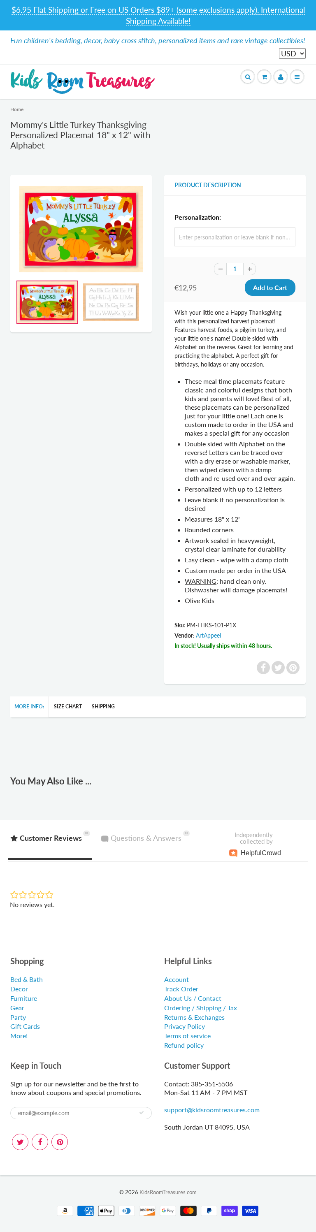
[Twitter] (20, 1142)
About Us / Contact (192, 998)
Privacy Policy (184, 1026)
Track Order (181, 989)
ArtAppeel (208, 635)
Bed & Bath (26, 979)
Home (16, 109)
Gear (17, 1008)
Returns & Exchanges (194, 1017)
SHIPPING (103, 706)
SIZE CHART (68, 706)
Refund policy (184, 1045)
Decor (19, 989)
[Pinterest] (59, 1142)
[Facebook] (40, 1142)
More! (19, 1035)
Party (18, 1017)
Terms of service (187, 1035)
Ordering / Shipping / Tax (200, 1008)
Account (176, 979)
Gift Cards (25, 1026)
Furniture (23, 998)
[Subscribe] (141, 1112)
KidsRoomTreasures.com (168, 1192)
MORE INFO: (29, 706)
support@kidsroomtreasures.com (212, 1110)
